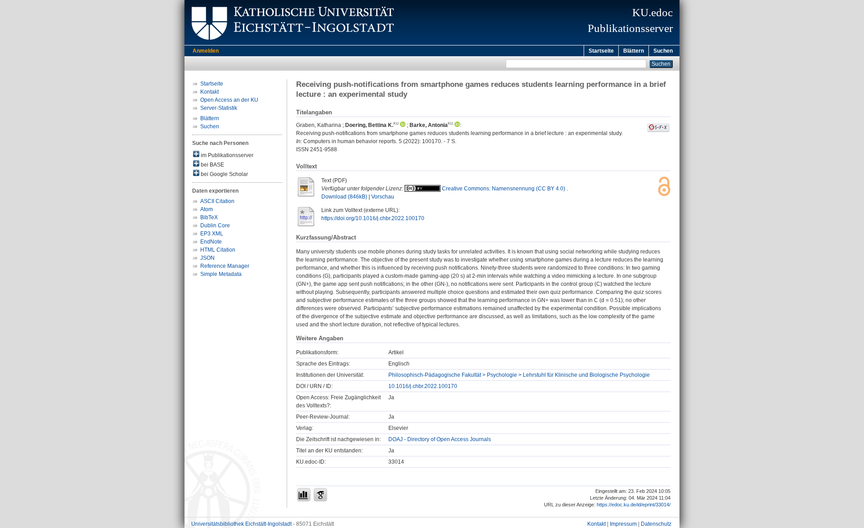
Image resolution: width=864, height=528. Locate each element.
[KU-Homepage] (291, 43)
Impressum (623, 524)
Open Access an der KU (229, 100)
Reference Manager (224, 266)
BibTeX (209, 217)
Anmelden (206, 51)
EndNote (211, 242)
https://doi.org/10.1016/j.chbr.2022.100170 (372, 218)
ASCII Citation (217, 201)
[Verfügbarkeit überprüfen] (658, 130)
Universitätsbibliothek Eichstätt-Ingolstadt (241, 524)
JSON (207, 258)
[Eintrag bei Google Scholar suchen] (320, 494)
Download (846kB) (344, 197)
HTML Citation (217, 250)
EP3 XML (211, 233)
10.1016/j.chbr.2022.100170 (422, 386)
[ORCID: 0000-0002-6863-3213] (456, 125)
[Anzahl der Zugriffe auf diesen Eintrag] (303, 494)
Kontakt (209, 92)
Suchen (663, 51)
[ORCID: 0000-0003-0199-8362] (402, 125)
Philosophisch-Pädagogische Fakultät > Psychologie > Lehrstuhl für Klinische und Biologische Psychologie (519, 375)
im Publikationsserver (226, 155)
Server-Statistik (218, 108)
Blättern (633, 51)
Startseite (601, 51)
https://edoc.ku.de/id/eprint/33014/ (633, 504)
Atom (206, 209)
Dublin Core (215, 225)
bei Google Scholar (223, 174)
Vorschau (382, 197)
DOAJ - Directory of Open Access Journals (439, 439)
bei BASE (211, 165)
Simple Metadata (221, 274)
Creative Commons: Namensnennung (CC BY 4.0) (503, 188)
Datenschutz (656, 524)
